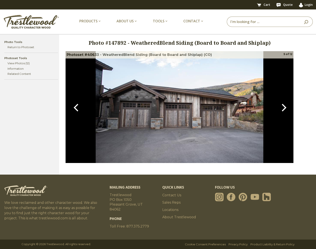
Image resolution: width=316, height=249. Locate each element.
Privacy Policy (238, 244)
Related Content (19, 73)
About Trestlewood (179, 217)
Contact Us (171, 195)
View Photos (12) (19, 63)
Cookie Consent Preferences (205, 244)
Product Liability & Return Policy (272, 244)
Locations (170, 210)
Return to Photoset (21, 47)
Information (16, 68)
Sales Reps (171, 202)
